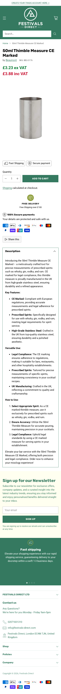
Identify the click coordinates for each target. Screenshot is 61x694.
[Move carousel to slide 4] (34, 582)
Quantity (7, 171)
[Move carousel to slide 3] (31, 582)
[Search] (54, 33)
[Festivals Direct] (30, 18)
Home (5, 43)
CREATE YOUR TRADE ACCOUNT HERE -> (30, 3)
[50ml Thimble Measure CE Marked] (30, 118)
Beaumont (11, 60)
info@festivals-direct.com (22, 627)
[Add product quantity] (17, 178)
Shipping (7, 188)
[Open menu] (4, 18)
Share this (13, 239)
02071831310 (15, 622)
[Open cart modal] (55, 18)
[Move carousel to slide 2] (29, 582)
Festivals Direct (26, 673)
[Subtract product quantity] (6, 178)
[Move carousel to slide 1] (26, 582)
